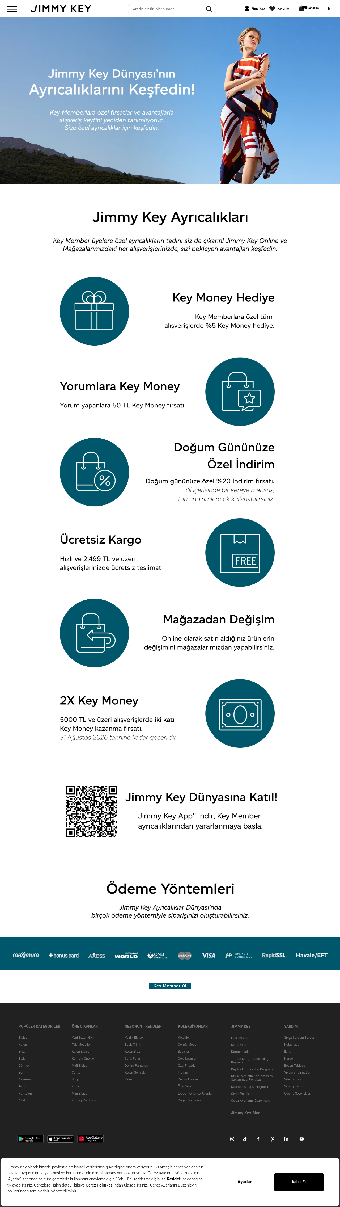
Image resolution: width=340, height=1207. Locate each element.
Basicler (183, 1051)
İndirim (183, 1072)
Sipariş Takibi (293, 1086)
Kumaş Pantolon (84, 1100)
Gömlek (24, 1065)
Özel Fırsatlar (187, 1065)
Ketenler (184, 1038)
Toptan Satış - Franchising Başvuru (250, 1060)
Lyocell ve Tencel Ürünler (195, 1093)
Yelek (128, 1079)
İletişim (289, 1051)
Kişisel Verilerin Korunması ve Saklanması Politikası (252, 1078)
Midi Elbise (79, 1065)
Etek (22, 1058)
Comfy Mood (187, 1044)
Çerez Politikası (242, 1094)
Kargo (288, 1058)
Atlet (22, 1100)
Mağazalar (238, 1045)
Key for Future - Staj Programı (252, 1069)
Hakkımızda (239, 1038)
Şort (21, 1072)
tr (328, 8)
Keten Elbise (80, 1051)
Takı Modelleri (81, 1044)
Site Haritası (293, 1079)
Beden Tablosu (294, 1065)
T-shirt (23, 1086)
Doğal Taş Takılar (190, 1100)
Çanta (76, 1072)
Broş (75, 1079)
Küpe (75, 1086)
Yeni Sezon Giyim (84, 1038)
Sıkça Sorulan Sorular (299, 1038)
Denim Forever (188, 1079)
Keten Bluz (132, 1051)
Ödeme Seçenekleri (297, 1093)
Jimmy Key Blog (246, 1113)
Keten (23, 1044)
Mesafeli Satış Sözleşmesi (249, 1086)
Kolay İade (291, 1044)
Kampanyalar (241, 1052)
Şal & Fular (132, 1058)
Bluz (22, 1051)
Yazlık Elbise (134, 1038)
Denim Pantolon (136, 1065)
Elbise (23, 1038)
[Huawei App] (90, 1139)
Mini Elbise (79, 1093)
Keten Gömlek (135, 1072)
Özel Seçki (185, 1086)
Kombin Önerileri (84, 1058)
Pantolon (25, 1093)
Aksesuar (25, 1079)
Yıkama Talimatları (297, 1072)
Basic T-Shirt (133, 1044)
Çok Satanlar (187, 1058)
